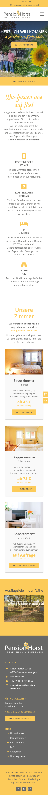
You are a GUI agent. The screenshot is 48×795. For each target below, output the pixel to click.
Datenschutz (30, 782)
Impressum (16, 782)
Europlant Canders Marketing (23, 779)
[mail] (30, 789)
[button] (6, 609)
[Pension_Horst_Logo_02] (24, 643)
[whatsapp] (24, 789)
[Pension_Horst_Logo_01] (17, 11)
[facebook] (18, 789)
